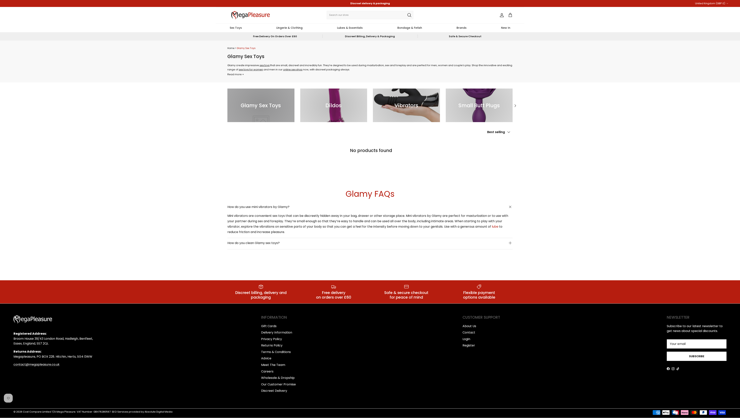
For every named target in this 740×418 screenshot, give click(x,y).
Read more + (235, 74)
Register (468, 345)
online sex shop (293, 69)
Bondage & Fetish (409, 28)
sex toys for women (251, 69)
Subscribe (696, 356)
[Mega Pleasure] (250, 15)
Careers (267, 371)
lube (495, 226)
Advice (266, 358)
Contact (468, 332)
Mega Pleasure (66, 412)
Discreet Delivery (274, 390)
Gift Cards (269, 326)
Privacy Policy (271, 339)
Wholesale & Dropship (278, 378)
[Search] (409, 15)
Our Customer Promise (278, 384)
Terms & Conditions (276, 352)
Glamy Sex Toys (246, 48)
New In (505, 28)
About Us (469, 326)
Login (466, 339)
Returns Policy (272, 345)
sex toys (265, 65)
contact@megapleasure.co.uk (36, 364)
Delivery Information (276, 332)
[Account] (501, 15)
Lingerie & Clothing (289, 28)
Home (230, 48)
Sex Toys (236, 28)
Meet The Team (273, 365)
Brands (462, 28)
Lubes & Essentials (350, 28)
